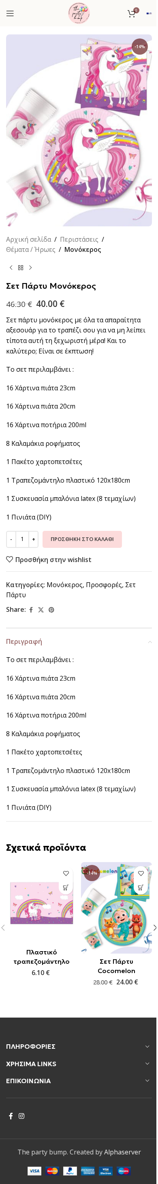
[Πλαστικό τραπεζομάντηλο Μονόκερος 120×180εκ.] (41, 903)
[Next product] (30, 268)
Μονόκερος (82, 249)
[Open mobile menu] (10, 13)
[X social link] (41, 610)
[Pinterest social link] (51, 610)
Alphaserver (122, 1152)
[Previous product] (11, 268)
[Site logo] (79, 12)
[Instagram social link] (21, 1116)
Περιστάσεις (79, 239)
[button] (66, 887)
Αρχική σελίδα (28, 239)
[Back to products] (21, 268)
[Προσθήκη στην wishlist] (66, 873)
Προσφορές (104, 584)
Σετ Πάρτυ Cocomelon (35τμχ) (116, 970)
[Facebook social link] (31, 610)
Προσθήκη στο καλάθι (82, 539)
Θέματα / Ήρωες (31, 249)
